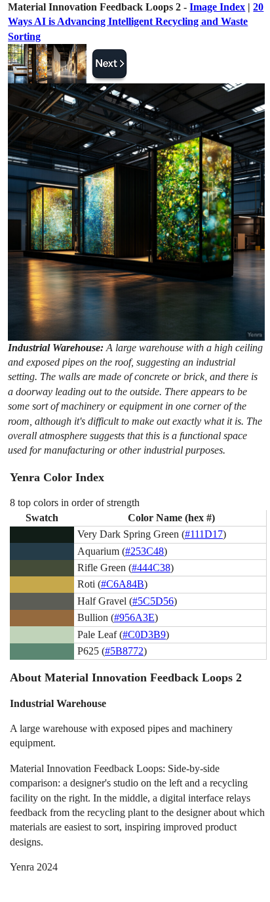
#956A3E (134, 617)
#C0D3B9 (144, 634)
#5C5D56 (153, 601)
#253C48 (144, 551)
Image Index (217, 6)
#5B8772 (124, 650)
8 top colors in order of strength (75, 502)
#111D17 (204, 534)
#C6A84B (122, 584)
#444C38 (151, 567)
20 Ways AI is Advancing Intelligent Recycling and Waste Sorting (135, 21)
